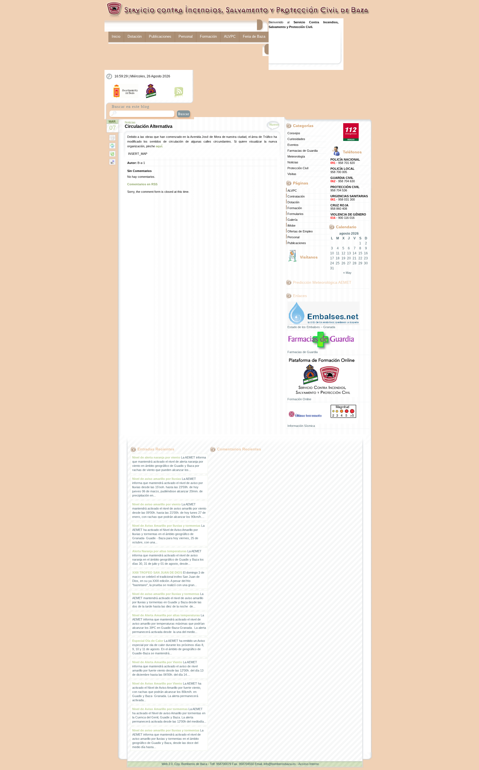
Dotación (135, 36)
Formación (208, 36)
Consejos (293, 133)
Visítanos (309, 257)
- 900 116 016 (348, 216)
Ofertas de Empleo (300, 231)
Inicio (116, 36)
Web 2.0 (167, 764)
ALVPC (230, 36)
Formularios (295, 214)
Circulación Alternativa (148, 126)
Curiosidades (296, 139)
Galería (292, 219)
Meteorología (296, 156)
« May (347, 272)
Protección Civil (297, 168)
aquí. (159, 146)
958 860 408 (339, 207)
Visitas (291, 174)
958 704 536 (345, 188)
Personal (186, 36)
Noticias (130, 122)
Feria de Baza (254, 36)
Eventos (293, 144)
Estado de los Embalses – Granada (311, 327)
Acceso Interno (308, 764)
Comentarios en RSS (142, 184)
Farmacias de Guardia (302, 150)
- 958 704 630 (342, 179)
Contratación (296, 196)
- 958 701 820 (345, 161)
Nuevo (274, 124)
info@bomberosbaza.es (280, 764)
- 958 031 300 (349, 197)
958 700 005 (342, 170)
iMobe (291, 225)
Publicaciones (160, 36)
